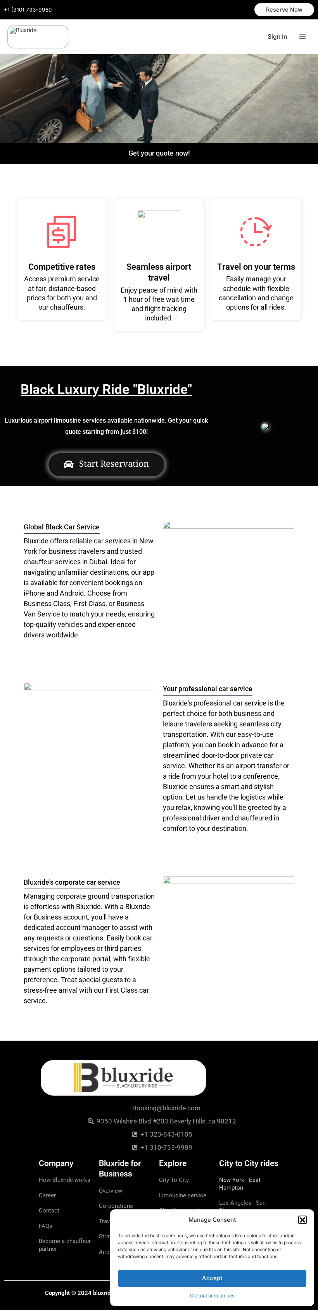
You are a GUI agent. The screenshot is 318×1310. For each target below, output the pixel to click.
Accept (212, 1278)
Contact (49, 1210)
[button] (302, 1220)
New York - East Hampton (240, 1183)
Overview (110, 1190)
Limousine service (182, 1195)
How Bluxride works (64, 1179)
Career (47, 1195)
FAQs (45, 1226)
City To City (174, 1179)
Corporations (116, 1205)
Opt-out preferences (212, 1295)
